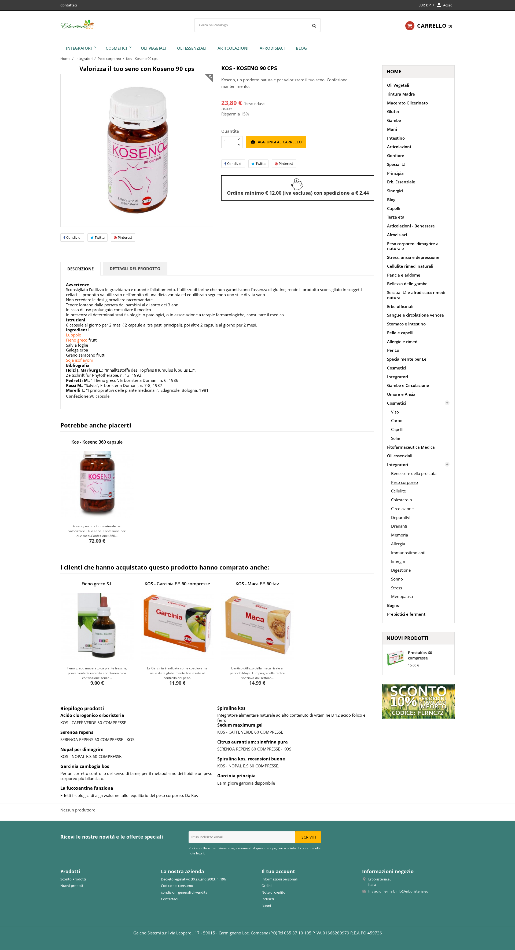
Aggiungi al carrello (276, 141)
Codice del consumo (177, 885)
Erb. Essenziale (401, 181)
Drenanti (399, 526)
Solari (396, 438)
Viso (395, 412)
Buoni (266, 905)
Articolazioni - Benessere (411, 226)
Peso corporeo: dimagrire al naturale (413, 246)
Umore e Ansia (401, 394)
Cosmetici (116, 48)
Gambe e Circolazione (408, 385)
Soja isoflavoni (79, 360)
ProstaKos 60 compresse (420, 655)
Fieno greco (76, 340)
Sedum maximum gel (240, 725)
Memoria (399, 535)
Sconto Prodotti (73, 879)
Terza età (395, 217)
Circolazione (402, 508)
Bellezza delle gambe (407, 283)
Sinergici (395, 190)
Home (394, 71)
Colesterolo (401, 499)
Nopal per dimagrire (81, 749)
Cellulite (398, 491)
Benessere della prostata (413, 473)
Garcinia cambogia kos (84, 766)
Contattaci (68, 5)
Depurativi (400, 517)
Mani (392, 129)
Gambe (394, 120)
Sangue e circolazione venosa (415, 315)
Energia (398, 561)
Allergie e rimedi (402, 341)
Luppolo (73, 335)
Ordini (266, 885)
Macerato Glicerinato (407, 103)
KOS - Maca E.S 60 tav (257, 584)
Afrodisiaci (272, 48)
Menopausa (402, 596)
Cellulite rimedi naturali (410, 266)
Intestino (396, 138)
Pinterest (125, 237)
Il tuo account (278, 871)
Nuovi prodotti (72, 885)
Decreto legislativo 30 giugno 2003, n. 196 (193, 879)
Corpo (396, 420)
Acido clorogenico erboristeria (92, 715)
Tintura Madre (401, 94)
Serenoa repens (76, 732)
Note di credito (273, 892)
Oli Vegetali (153, 48)
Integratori (79, 48)
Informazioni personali (279, 879)
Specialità (396, 164)
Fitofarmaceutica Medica (411, 447)
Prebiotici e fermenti (406, 614)
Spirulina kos (231, 708)
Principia (395, 173)
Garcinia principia (236, 776)
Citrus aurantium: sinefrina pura (252, 742)
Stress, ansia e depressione (413, 257)
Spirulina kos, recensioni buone (251, 759)
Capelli (393, 208)
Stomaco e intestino (406, 324)
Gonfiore (395, 155)
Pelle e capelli (400, 332)
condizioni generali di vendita (184, 892)
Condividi (73, 237)
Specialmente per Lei (407, 359)
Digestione (401, 570)
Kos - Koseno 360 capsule (97, 442)
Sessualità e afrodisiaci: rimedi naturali (416, 295)
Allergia (398, 543)
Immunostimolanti (408, 552)
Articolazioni (233, 48)
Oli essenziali (192, 48)
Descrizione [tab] (80, 268)
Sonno (397, 579)
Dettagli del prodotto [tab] (135, 268)
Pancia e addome (403, 275)
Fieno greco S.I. (97, 584)
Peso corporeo (404, 482)
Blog (301, 48)
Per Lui (393, 350)
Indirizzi (268, 899)
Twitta (100, 237)
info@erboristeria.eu (412, 891)
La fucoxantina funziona (86, 788)
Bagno (393, 605)
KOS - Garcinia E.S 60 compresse (177, 584)
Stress (396, 587)
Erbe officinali (400, 306)
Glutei (393, 111)
